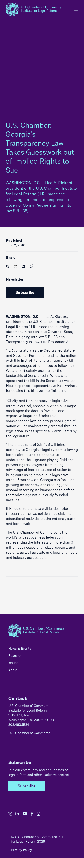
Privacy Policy (21, 850)
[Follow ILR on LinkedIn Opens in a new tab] (17, 814)
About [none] (12, 670)
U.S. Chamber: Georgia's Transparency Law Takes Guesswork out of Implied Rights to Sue (40, 147)
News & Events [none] (19, 648)
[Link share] (31, 266)
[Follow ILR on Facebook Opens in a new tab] (32, 814)
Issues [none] (13, 663)
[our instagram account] (38, 814)
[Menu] (76, 9)
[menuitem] (42, 649)
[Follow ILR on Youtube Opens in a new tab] (25, 814)
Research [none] (15, 655)
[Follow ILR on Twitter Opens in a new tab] (10, 814)
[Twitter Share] (15, 266)
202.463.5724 (18, 724)
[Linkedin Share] (23, 266)
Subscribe (24, 292)
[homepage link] (33, 9)
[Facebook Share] (7, 266)
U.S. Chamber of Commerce (29, 733)
